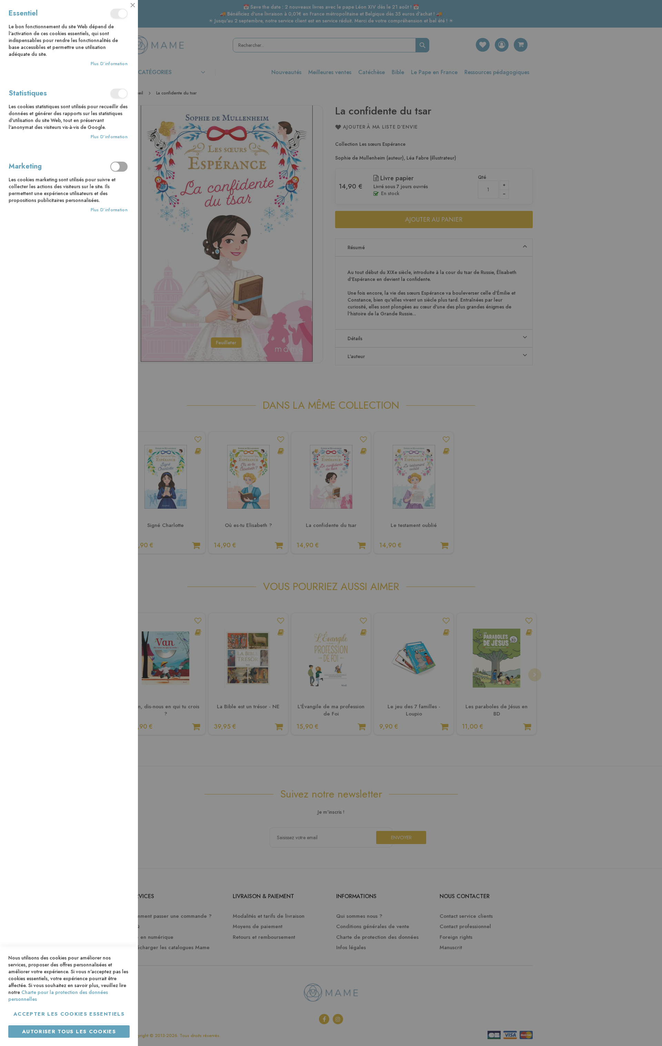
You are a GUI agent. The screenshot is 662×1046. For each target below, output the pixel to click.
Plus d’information (109, 64)
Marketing (119, 167)
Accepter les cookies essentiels (68, 1014)
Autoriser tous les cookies (69, 1031)
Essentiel (119, 14)
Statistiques (119, 94)
